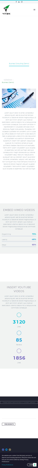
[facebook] (3, 450)
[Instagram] (21, 2)
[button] (19, 98)
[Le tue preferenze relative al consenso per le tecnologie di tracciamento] (35, 465)
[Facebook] (16, 2)
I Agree (31, 465)
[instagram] (10, 450)
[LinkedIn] (19, 2)
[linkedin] (6, 450)
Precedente (9, 424)
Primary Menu (34, 9)
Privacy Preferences (7, 465)
